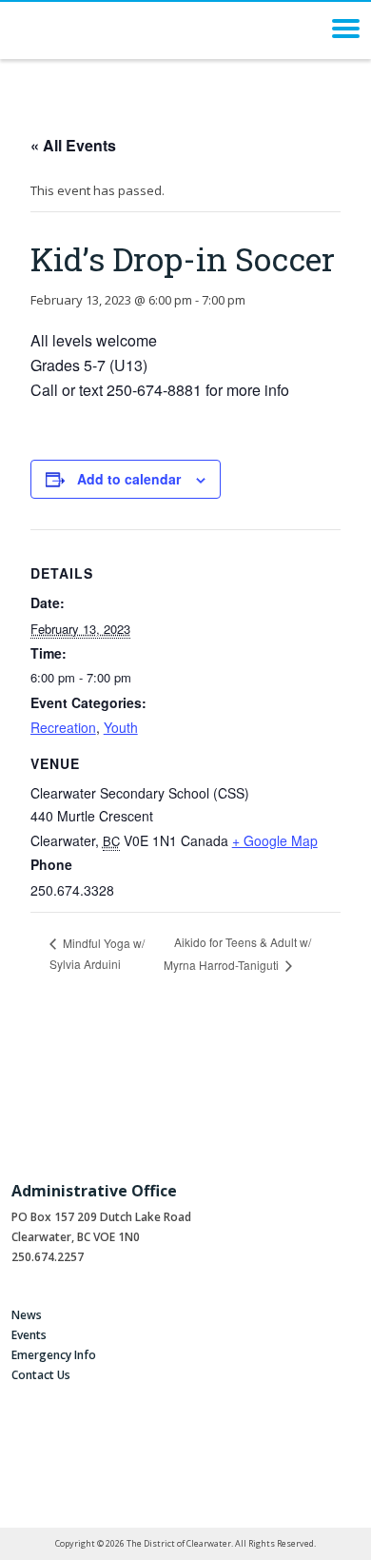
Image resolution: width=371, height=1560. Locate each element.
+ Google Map (275, 840)
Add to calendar (129, 478)
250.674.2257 (47, 1257)
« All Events (73, 145)
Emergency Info (53, 1355)
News (26, 1315)
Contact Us (40, 1375)
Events (29, 1335)
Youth (121, 727)
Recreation (63, 727)
